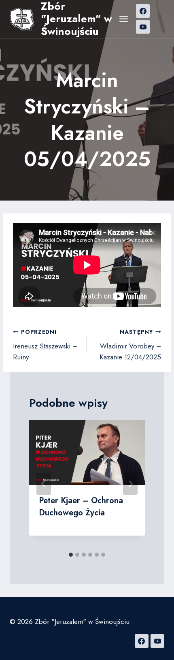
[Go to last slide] (43, 484)
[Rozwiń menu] (123, 19)
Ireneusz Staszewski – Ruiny (45, 345)
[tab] (71, 555)
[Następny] (130, 484)
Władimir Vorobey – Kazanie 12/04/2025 (130, 345)
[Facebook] (143, 11)
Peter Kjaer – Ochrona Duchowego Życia (81, 507)
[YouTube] (143, 27)
